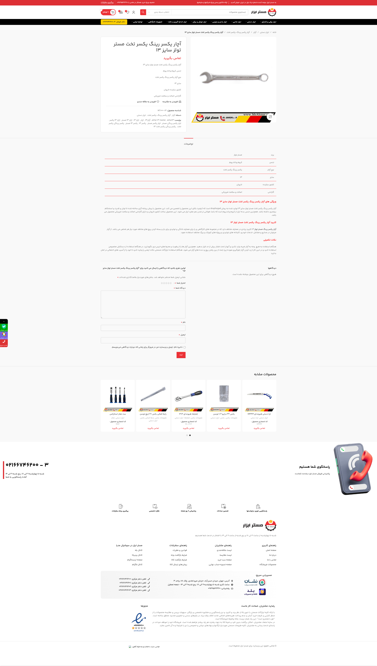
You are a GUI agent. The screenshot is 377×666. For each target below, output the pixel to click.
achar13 (170, 120)
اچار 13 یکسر (115, 120)
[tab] (188, 142)
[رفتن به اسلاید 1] (190, 435)
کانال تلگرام (137, 564)
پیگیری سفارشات (107, 2)
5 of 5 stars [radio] (162, 283)
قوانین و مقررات (180, 550)
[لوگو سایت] (263, 12)
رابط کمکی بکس (147, 417)
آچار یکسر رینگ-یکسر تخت (238, 32)
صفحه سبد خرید (225, 560)
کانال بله (138, 550)
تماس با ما (271, 560)
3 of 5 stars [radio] (166, 283)
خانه (274, 32)
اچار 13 (136, 120)
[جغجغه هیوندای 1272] (188, 396)
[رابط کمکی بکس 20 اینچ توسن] (153, 396)
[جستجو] (143, 12)
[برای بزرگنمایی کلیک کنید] (270, 116)
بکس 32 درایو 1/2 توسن (224, 414)
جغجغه (187, 417)
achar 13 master (159, 120)
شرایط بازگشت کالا (179, 560)
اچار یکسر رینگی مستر (171, 123)
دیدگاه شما (180, 288)
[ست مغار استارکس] (117, 396)
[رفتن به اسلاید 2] (187, 435)
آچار (254, 32)
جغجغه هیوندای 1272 (188, 414)
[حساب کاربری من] (134, 12)
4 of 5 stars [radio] (164, 283)
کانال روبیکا (137, 555)
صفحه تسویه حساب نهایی (220, 564)
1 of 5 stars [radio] (171, 283)
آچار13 (147, 120)
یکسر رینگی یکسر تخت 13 (165, 126)
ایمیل (182, 334)
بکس (222, 417)
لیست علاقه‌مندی (224, 550)
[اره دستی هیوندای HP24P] (259, 396)
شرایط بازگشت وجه (179, 555)
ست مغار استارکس (118, 414)
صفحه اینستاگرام (134, 560)
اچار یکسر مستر (154, 123)
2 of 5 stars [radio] (168, 283)
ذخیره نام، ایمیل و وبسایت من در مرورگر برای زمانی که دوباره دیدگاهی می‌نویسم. (146, 347)
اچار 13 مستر (127, 120)
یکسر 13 (142, 123)
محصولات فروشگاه (267, 564)
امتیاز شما (180, 283)
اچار (142, 120)
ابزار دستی (264, 32)
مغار (113, 417)
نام (183, 322)
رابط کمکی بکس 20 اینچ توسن (153, 414)
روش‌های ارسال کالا (178, 564)
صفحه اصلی (271, 550)
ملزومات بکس (231, 417)
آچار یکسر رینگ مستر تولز (265, 229)
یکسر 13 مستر (132, 123)
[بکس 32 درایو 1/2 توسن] (224, 396)
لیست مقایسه (226, 555)
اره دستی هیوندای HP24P (259, 414)
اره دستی (254, 417)
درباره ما (272, 555)
